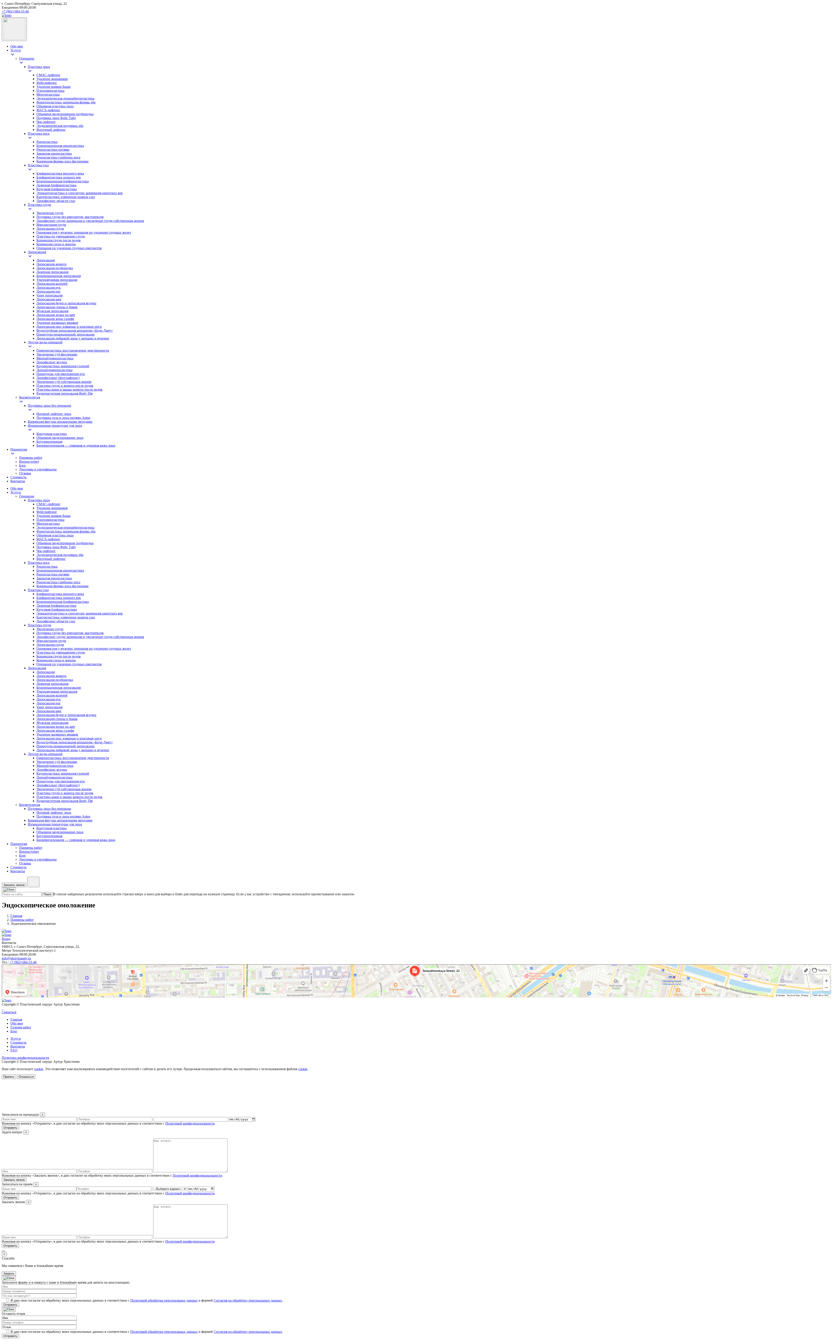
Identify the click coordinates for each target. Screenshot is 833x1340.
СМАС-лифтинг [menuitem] (48, 75)
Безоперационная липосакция (58, 687)
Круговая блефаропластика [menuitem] (56, 189)
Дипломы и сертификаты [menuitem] (38, 469)
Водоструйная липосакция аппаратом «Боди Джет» (74, 742)
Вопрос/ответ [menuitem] (29, 461)
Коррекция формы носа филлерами (62, 586)
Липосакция (37, 668)
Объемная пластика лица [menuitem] (55, 106)
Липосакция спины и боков (56, 719)
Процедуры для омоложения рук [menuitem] (60, 374)
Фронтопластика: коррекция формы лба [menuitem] (65, 102)
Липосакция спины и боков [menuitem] (56, 307)
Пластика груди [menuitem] (39, 205)
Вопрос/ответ (29, 851)
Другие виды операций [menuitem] (45, 342)
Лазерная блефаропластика (56, 605)
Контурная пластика (51, 828)
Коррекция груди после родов (58, 656)
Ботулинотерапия (49, 836)
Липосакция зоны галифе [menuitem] (55, 319)
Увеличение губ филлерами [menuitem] (56, 354)
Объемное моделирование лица (59, 832)
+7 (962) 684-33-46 (15, 11)
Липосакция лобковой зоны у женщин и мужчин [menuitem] (72, 338)
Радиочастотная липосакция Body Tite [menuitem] (64, 393)
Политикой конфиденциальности (190, 1123)
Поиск (47, 894)
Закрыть (8, 1273)
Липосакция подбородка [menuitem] (54, 268)
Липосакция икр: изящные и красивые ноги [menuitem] (69, 326)
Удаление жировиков (52, 508)
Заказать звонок (14, 885)
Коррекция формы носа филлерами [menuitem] (62, 161)
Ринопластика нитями (52, 574)
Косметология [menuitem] (29, 397)
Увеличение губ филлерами (56, 762)
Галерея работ (20, 1027)
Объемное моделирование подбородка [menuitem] (64, 114)
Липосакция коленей (51, 695)
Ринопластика (46, 566)
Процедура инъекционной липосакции (65, 746)
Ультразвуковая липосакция (56, 691)
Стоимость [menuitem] (18, 477)
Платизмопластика (50, 520)
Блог (22, 855)
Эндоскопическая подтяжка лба (59, 555)
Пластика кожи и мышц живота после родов (69, 797)
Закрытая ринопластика (54, 578)
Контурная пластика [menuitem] (51, 434)
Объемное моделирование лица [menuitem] (59, 438)
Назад (6, 939)
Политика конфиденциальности (25, 1058)
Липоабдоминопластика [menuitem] (54, 370)
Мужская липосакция (52, 723)
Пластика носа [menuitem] (38, 133)
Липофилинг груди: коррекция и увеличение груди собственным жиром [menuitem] (90, 221)
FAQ (13, 1050)
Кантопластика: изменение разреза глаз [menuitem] (65, 197)
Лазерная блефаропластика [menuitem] (56, 185)
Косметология (29, 805)
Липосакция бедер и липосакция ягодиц (66, 715)
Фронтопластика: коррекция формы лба (65, 531)
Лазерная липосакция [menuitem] (52, 272)
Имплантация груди (51, 641)
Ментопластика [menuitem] (48, 94)
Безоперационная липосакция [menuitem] (58, 276)
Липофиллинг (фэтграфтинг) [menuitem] (58, 378)
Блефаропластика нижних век (58, 598)
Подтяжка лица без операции (49, 808)
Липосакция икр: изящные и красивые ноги (69, 738)
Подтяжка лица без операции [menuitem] (49, 405)
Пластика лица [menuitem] (39, 67)
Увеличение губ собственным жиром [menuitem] (63, 382)
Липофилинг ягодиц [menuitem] (51, 362)
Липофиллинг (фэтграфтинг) (58, 785)
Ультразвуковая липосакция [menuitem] (56, 280)
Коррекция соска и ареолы (56, 660)
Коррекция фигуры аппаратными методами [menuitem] (60, 421)
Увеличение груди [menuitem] (49, 213)
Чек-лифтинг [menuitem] (46, 122)
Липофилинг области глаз (55, 621)
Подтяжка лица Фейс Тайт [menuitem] (56, 118)
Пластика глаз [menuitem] (38, 165)
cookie (38, 1069)
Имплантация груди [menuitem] (51, 224)
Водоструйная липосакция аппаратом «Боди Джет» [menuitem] (74, 330)
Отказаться (26, 1076)
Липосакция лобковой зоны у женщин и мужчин (72, 750)
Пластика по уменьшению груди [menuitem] (60, 236)
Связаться (9, 1012)
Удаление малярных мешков (57, 734)
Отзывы (25, 863)
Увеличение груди (49, 629)
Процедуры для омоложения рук (60, 781)
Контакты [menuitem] (17, 481)
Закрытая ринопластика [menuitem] (54, 153)
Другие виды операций (45, 754)
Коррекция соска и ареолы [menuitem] (56, 244)
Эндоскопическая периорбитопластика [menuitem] (65, 98)
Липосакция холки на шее (55, 726)
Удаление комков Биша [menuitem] (53, 87)
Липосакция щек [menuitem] (48, 299)
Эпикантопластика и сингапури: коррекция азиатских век (79, 613)
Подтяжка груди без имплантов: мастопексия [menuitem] (69, 217)
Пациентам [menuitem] (18, 449)
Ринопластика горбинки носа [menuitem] (58, 157)
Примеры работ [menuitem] (30, 457)
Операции (26, 496)
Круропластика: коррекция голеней (62, 773)
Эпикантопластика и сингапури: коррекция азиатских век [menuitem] (79, 193)
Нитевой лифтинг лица (53, 812)
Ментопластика (48, 523)
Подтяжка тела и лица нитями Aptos (63, 816)
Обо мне (16, 488)
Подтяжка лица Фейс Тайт (56, 547)
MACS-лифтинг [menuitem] (48, 110)
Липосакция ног (48, 703)
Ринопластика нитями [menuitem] (52, 149)
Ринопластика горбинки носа (58, 582)
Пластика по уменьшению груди (60, 652)
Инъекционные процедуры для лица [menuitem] (55, 425)
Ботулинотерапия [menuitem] (49, 441)
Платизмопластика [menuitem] (50, 90)
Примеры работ (30, 848)
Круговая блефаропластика (56, 609)
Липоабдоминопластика (54, 777)
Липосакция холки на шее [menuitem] (55, 315)
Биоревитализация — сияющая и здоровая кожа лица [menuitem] (75, 445)
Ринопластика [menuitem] (46, 142)
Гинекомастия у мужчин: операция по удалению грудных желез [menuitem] (83, 232)
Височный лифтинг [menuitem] (51, 129)
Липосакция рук (48, 699)
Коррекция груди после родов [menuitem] (58, 240)
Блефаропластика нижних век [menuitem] (58, 177)
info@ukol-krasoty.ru (16, 958)
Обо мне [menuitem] (16, 46)
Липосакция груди (50, 644)
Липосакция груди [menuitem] (50, 228)
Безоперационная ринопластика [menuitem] (60, 146)
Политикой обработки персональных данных (164, 1300)
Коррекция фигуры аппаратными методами (60, 820)
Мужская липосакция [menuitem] (52, 311)
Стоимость (18, 867)
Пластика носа (38, 562)
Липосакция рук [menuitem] (48, 287)
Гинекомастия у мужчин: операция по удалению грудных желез (83, 648)
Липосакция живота (51, 676)
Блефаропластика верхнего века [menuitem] (60, 173)
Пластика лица (39, 500)
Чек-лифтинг (46, 551)
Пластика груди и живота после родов (64, 793)
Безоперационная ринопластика (60, 570)
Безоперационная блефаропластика (62, 602)
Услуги (15, 492)
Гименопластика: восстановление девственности (72, 758)
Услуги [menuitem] (15, 50)
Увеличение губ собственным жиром (63, 789)
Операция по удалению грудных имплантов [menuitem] (69, 248)
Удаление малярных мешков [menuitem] (57, 323)
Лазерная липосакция (52, 684)
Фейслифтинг (46, 512)
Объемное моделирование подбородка (64, 543)
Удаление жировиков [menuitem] (52, 79)
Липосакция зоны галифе (55, 730)
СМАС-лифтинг (48, 504)
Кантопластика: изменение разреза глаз (65, 617)
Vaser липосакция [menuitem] (49, 295)
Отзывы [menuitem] (25, 473)
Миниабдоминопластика (54, 766)
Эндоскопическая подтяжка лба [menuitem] (59, 126)
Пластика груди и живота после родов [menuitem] (64, 385)
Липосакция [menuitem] (37, 252)
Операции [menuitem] (26, 58)
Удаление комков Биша (53, 516)
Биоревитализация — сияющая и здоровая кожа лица (75, 840)
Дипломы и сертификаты (38, 859)
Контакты (17, 871)
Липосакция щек (48, 711)
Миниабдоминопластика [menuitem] (54, 358)
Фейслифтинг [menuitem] (46, 83)
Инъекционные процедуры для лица (55, 824)
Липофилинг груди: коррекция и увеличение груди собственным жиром (90, 637)
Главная (16, 1019)
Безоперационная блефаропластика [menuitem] (62, 181)
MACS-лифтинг (48, 539)
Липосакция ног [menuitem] (48, 291)
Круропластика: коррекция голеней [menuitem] (62, 366)
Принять (8, 1076)
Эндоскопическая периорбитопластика (65, 527)
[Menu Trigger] (14, 29)
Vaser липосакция (49, 707)
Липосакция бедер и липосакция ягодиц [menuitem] (66, 303)
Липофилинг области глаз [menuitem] (55, 201)
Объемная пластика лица (55, 535)
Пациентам (18, 844)
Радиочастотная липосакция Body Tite (64, 801)
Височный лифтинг (51, 559)
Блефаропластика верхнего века (60, 594)
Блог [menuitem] (22, 465)
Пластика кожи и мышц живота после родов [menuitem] (69, 389)
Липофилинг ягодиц (51, 769)
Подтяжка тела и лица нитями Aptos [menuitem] (63, 418)
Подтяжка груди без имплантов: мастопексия (69, 633)
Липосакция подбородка (54, 680)
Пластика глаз (38, 590)
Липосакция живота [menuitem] (51, 264)
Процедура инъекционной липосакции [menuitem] (65, 334)
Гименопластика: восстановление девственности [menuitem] (72, 350)
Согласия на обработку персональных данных (248, 1300)
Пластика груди (39, 625)
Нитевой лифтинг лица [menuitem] (53, 414)
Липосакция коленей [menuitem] (51, 283)
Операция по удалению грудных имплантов (69, 664)
